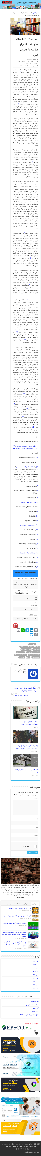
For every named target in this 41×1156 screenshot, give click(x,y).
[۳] (32, 162)
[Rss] (28, 1149)
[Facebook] (23, 1149)
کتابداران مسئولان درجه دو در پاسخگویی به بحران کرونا (28, 723)
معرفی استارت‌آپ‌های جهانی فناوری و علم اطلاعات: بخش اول (25, 688)
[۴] (14, 189)
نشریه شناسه (34, 1001)
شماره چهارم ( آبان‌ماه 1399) (31, 64)
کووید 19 (22, 657)
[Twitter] (21, 1149)
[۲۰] (23, 417)
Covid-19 (37, 649)
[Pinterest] (19, 1149)
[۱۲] (37, 525)
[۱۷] (24, 394)
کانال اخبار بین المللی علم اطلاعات (28, 1015)
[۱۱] (37, 521)
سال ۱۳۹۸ (35, 975)
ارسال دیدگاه (33, 66)
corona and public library (30, 647)
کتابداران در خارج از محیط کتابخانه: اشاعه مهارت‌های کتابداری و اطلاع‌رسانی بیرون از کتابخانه (14, 934)
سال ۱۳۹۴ (35, 988)
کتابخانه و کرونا (36, 657)
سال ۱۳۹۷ (35, 978)
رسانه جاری (19, 467)
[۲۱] (37, 567)
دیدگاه (36, 798)
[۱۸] (37, 553)
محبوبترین (35, 904)
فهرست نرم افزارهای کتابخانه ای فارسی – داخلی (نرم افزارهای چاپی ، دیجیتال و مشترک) (14, 944)
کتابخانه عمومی (21, 652)
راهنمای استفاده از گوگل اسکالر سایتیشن (14, 923)
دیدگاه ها (17, 904)
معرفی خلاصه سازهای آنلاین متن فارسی (19, 908)
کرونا (28, 657)
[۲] (18, 104)
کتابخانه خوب (34, 1011)
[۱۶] (32, 355)
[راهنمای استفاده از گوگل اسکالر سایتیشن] (33, 926)
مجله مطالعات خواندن (32, 1005)
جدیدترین (26, 904)
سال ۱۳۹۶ (35, 981)
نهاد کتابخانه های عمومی (34, 652)
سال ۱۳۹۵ (35, 985)
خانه (39, 13)
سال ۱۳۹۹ (35, 971)
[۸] (33, 243)
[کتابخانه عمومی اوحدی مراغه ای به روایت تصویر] (35, 918)
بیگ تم (26, 1152)
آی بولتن (35, 1008)
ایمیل (36, 827)
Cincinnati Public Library (28, 525)
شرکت (31, 467)
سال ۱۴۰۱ (35, 964)
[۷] (24, 233)
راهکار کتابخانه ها (26, 649)
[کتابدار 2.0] (20, 4)
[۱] (20, 72)
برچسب (9, 904)
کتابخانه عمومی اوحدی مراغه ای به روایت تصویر (17, 916)
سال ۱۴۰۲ (35, 961)
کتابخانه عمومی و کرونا (20, 655)
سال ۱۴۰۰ (35, 968)
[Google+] (25, 1149)
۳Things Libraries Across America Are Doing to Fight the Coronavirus (25, 447)
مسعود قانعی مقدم (31, 59)
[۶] (37, 498)
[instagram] (17, 1149)
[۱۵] (14, 347)
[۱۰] (30, 285)
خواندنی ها (30, 62)
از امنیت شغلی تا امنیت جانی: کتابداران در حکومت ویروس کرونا (27, 747)
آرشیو (34, 13)
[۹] (30, 258)
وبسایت (36, 835)
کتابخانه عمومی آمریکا (34, 655)
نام (37, 819)
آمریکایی (26, 467)
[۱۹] (27, 409)
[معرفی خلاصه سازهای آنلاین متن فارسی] (35, 910)
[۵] (33, 194)
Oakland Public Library (29, 502)
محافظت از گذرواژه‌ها (21, 694)
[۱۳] (37, 530)
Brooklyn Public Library (28, 553)
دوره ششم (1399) (22, 62)
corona (32, 644)
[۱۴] (37, 534)
